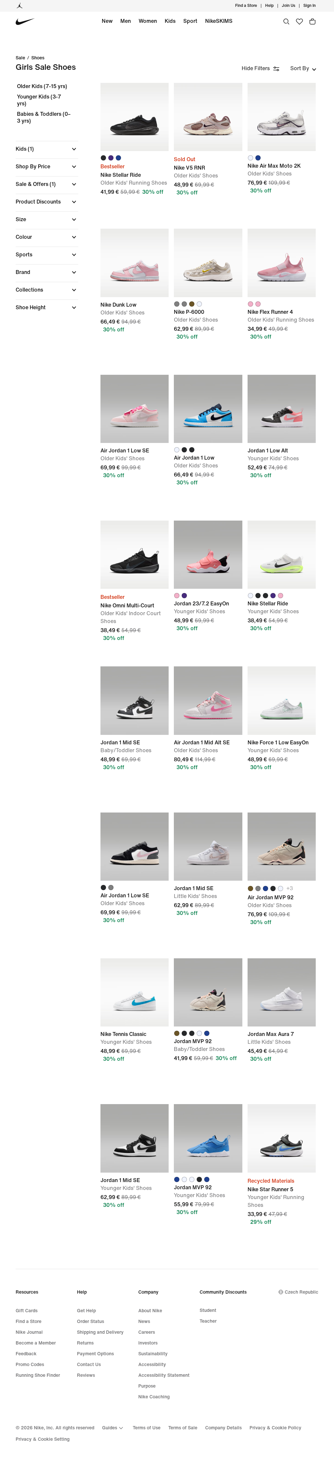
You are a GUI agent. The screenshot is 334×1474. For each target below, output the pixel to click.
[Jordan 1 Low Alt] (282, 409)
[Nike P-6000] (208, 263)
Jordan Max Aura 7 (282, 1028)
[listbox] (303, 68)
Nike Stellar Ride (134, 153)
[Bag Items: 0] (312, 21)
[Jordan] (19, 6)
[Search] (286, 21)
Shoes (37, 58)
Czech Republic (301, 1292)
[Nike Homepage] (25, 21)
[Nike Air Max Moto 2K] (282, 117)
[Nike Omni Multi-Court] (134, 555)
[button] (47, 149)
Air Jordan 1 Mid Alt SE (208, 736)
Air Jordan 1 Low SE (134, 445)
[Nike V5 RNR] (208, 117)
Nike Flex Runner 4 (282, 299)
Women (148, 21)
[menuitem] (276, 6)
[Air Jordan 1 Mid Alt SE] (208, 700)
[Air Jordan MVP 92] (282, 847)
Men (125, 21)
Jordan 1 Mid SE (134, 736)
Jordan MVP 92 (208, 1028)
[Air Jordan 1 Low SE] (134, 409)
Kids (170, 21)
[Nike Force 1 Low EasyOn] (282, 700)
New (107, 21)
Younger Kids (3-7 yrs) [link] (39, 100)
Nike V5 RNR (208, 153)
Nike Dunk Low (134, 299)
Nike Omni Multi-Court (134, 591)
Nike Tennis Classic (134, 1028)
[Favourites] (299, 21)
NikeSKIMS (219, 21)
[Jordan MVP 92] (208, 992)
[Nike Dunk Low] (134, 263)
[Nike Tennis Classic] (134, 992)
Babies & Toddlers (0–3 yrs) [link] (44, 117)
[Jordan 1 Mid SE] (134, 700)
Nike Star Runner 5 (282, 1174)
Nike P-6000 (208, 299)
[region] (42, 202)
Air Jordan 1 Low (208, 445)
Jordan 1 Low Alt (282, 445)
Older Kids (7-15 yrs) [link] (42, 86)
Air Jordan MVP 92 (282, 882)
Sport (190, 21)
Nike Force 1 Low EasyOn (282, 736)
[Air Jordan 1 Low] (208, 409)
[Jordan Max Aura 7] (282, 992)
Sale (20, 58)
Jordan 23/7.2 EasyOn (208, 591)
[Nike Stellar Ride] (134, 117)
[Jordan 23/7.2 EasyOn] (208, 555)
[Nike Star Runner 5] (282, 1138)
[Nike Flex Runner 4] (282, 263)
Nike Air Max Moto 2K (282, 153)
